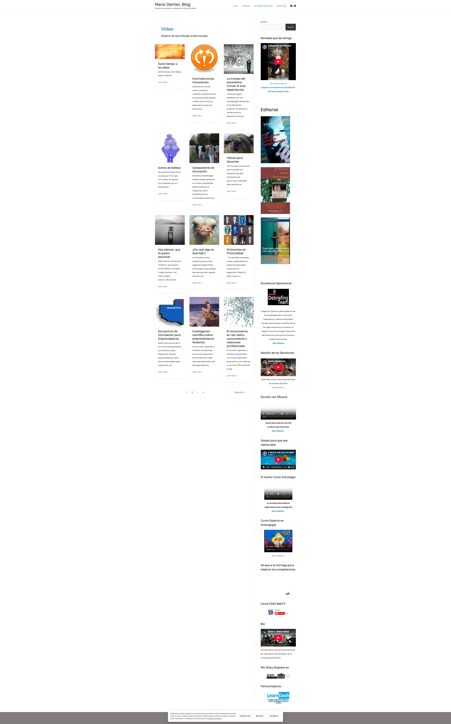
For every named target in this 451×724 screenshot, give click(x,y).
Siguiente (240, 392)
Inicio (235, 6)
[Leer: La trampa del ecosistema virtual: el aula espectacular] (239, 59)
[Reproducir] (264, 467)
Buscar (264, 22)
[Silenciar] (289, 467)
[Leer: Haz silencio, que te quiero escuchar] (170, 230)
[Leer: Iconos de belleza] (170, 148)
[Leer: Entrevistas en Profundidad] (239, 230)
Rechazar (259, 716)
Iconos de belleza (169, 167)
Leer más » (163, 81)
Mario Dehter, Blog (172, 4)
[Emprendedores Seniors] (275, 240)
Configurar (274, 716)
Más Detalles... (278, 431)
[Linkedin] (295, 6)
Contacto (246, 6)
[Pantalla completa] (293, 467)
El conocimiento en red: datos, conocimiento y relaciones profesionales (237, 339)
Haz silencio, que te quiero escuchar (169, 253)
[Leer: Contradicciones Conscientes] (204, 59)
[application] (278, 459)
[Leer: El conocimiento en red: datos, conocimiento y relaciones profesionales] (239, 311)
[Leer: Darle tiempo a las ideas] (170, 51)
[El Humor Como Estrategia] (275, 190)
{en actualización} (278, 87)
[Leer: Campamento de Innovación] (204, 148)
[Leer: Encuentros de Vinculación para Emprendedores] (170, 311)
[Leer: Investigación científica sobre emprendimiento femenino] (204, 311)
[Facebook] (291, 6)
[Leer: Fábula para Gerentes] (239, 143)
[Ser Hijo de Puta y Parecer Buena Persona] (275, 139)
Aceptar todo (245, 716)
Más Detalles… (278, 387)
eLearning (281, 6)
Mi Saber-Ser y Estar (263, 6)
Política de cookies (214, 718)
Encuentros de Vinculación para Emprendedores (169, 335)
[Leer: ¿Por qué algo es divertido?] (204, 230)
